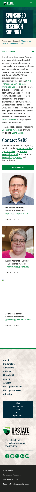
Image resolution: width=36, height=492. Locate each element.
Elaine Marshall (19, 133)
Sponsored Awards (11, 130)
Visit (18, 403)
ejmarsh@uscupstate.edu (17, 267)
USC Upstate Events (12, 387)
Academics (6, 41)
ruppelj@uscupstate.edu (16, 214)
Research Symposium (12, 157)
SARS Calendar (9, 120)
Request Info (18, 406)
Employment (8, 470)
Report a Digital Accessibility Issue (16, 484)
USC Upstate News (12, 390)
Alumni (6, 379)
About (6, 360)
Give (18, 409)
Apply (18, 412)
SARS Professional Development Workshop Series (17, 84)
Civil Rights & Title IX (11, 479)
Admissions (8, 368)
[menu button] (30, 3)
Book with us (18, 167)
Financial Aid (9, 375)
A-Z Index (7, 394)
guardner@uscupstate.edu (18, 320)
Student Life (9, 364)
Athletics (7, 372)
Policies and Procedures (12, 475)
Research (16, 41)
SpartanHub (18, 415)
